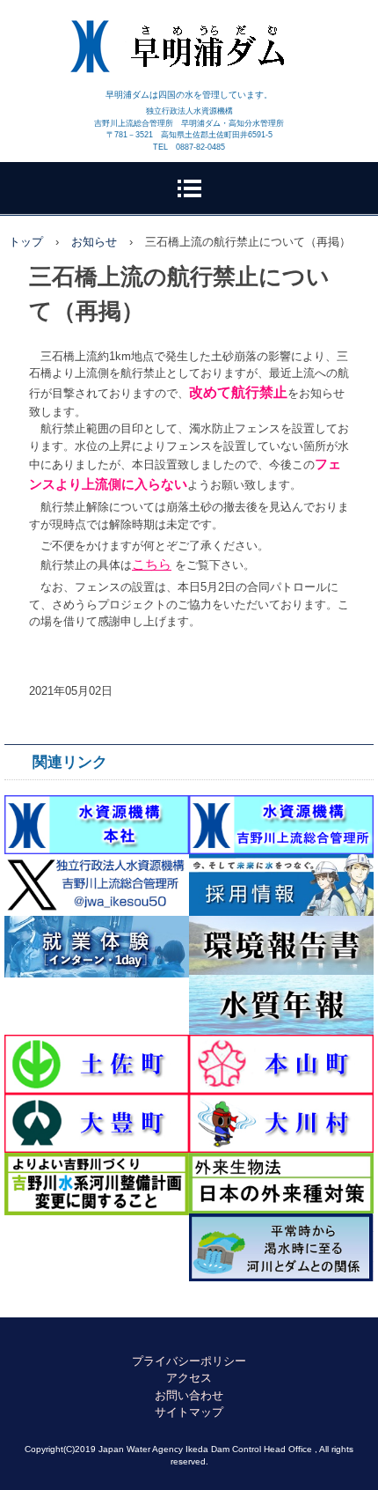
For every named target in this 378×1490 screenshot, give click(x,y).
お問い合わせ (189, 1395)
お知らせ (94, 241)
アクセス (189, 1377)
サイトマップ (189, 1412)
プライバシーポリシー (189, 1361)
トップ (26, 241)
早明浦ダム (189, 35)
